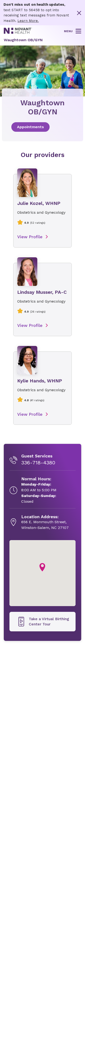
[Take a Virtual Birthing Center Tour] (42, 621)
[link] (42, 127)
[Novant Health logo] (18, 32)
